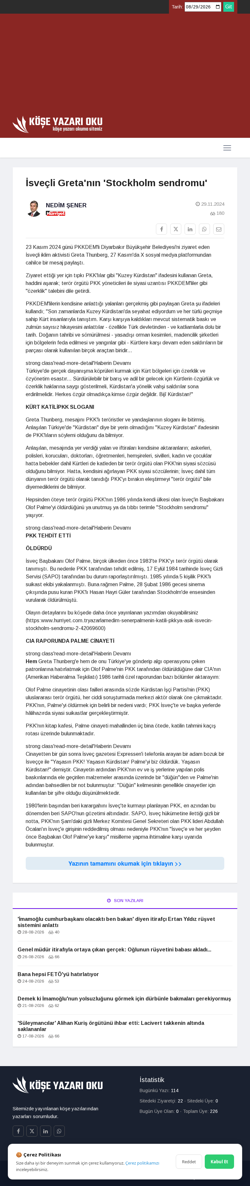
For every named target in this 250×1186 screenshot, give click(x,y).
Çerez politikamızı (142, 1163)
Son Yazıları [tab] (128, 900)
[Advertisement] (125, 66)
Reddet (189, 1162)
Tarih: (177, 6)
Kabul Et (219, 1162)
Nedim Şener (66, 205)
